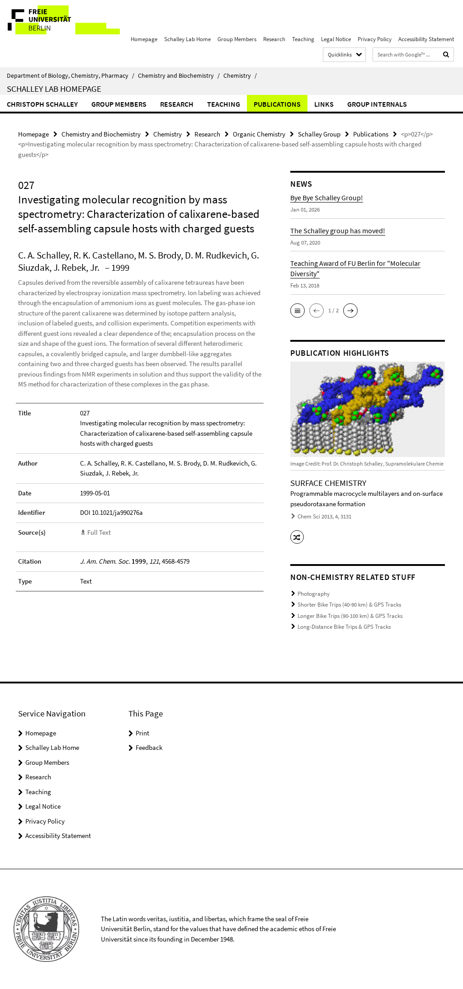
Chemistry (240, 75)
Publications (277, 103)
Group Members (236, 39)
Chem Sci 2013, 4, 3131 (324, 516)
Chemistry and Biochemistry (179, 75)
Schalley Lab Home (187, 39)
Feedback (149, 747)
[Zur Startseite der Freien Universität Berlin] (60, 19)
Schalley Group (319, 134)
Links (324, 103)
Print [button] (142, 733)
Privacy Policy (375, 39)
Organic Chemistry (259, 134)
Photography (314, 594)
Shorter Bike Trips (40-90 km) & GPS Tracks (349, 604)
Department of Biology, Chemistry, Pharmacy (70, 75)
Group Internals (377, 103)
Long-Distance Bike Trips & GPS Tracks (344, 627)
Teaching (303, 39)
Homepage (144, 39)
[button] (297, 310)
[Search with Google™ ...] (446, 54)
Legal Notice (336, 39)
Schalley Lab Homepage (54, 88)
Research (274, 39)
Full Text (99, 532)
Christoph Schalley (42, 103)
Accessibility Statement (426, 39)
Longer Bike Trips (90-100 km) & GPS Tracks (350, 616)
